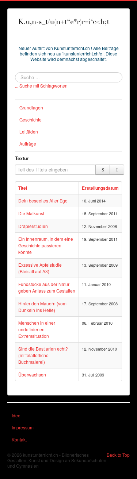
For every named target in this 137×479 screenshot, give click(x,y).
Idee (16, 415)
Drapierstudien (33, 226)
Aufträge (27, 143)
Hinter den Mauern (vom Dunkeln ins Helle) (42, 306)
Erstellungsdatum (100, 188)
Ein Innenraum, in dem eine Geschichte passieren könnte (45, 245)
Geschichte (30, 119)
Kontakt (19, 439)
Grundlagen (31, 107)
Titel (22, 188)
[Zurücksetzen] (117, 170)
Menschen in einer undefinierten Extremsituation (36, 329)
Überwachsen (32, 374)
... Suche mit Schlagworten (41, 85)
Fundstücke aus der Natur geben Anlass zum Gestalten (46, 287)
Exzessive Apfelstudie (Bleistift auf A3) (40, 268)
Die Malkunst (31, 213)
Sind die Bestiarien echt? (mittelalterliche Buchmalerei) (43, 355)
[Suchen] (102, 170)
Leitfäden (28, 131)
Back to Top (118, 455)
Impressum (23, 427)
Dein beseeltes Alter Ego (43, 200)
